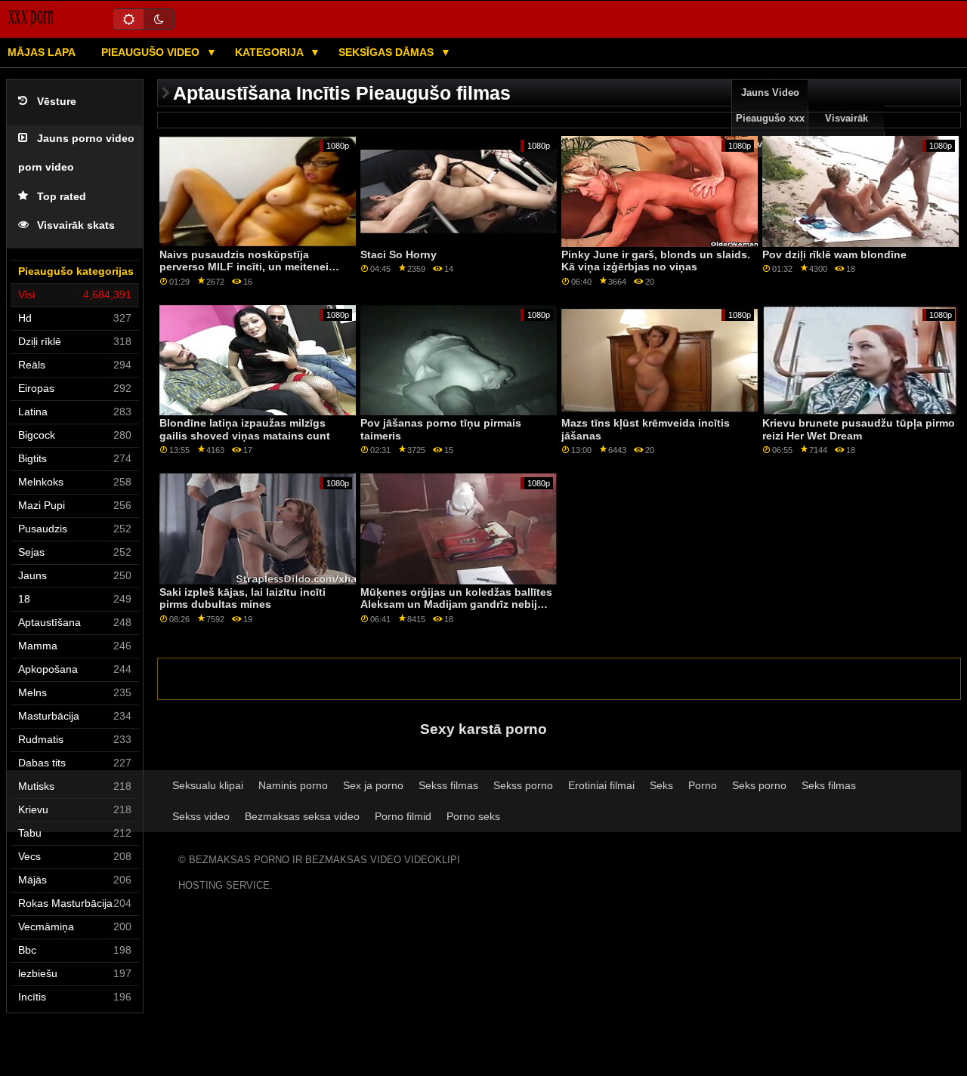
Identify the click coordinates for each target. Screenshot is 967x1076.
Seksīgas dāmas (387, 52)
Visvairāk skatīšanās (846, 131)
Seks (661, 785)
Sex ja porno (373, 785)
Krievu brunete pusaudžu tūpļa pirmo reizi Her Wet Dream (858, 429)
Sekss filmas (448, 785)
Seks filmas (829, 785)
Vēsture (56, 101)
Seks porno (759, 785)
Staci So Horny (398, 254)
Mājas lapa (42, 52)
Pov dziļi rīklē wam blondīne (834, 254)
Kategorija (270, 52)
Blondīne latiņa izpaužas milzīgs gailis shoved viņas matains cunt (244, 429)
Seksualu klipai (207, 785)
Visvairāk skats (76, 225)
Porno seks (473, 816)
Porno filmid (403, 816)
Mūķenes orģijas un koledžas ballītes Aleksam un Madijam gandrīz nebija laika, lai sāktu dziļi (456, 604)
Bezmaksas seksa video (302, 816)
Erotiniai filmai (601, 785)
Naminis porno (293, 785)
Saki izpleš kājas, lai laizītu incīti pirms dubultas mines (242, 598)
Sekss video (201, 816)
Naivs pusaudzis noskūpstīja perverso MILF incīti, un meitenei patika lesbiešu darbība (244, 266)
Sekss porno (523, 785)
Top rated (61, 196)
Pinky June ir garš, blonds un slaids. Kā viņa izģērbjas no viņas (655, 260)
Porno (702, 785)
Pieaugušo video (151, 52)
